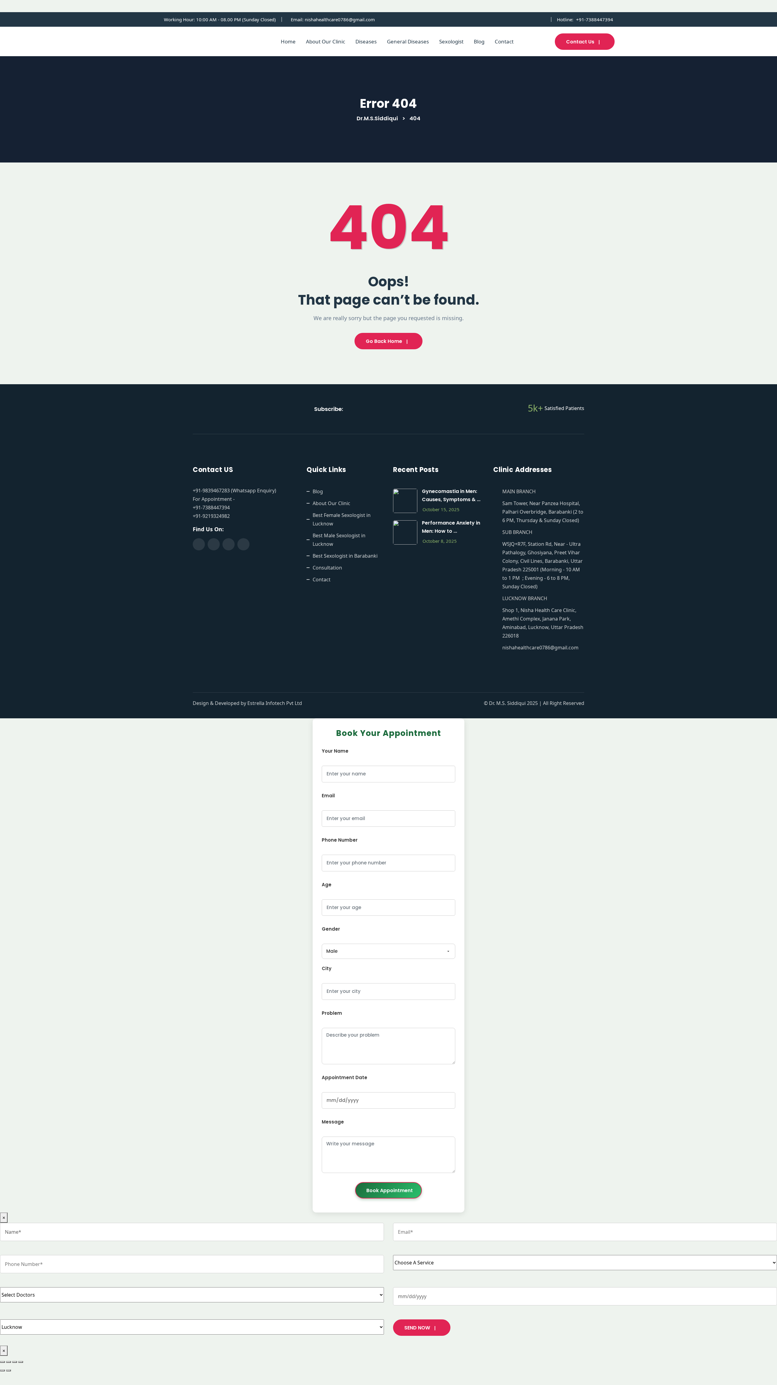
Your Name (335, 751)
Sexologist (451, 41)
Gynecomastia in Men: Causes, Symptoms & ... (451, 495)
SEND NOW (417, 1327)
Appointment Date (344, 1077)
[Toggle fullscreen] (8, 1362)
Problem (332, 1013)
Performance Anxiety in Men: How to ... (451, 527)
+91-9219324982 (211, 516)
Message (333, 1122)
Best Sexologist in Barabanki (345, 555)
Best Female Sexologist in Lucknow (342, 519)
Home (288, 41)
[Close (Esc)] (20, 1362)
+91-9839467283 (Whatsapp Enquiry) (234, 490)
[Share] (14, 1362)
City (326, 968)
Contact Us (580, 41)
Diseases (366, 41)
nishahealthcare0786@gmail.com (340, 19)
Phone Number (340, 840)
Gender (331, 929)
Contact (504, 41)
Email (328, 795)
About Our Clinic (325, 41)
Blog (479, 41)
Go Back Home (384, 341)
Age (326, 884)
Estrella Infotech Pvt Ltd (274, 703)
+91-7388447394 (594, 19)
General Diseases (408, 41)
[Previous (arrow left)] (2, 1370)
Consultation (327, 567)
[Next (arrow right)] (8, 1370)
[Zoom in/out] (2, 1362)
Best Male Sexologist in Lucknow (339, 539)
